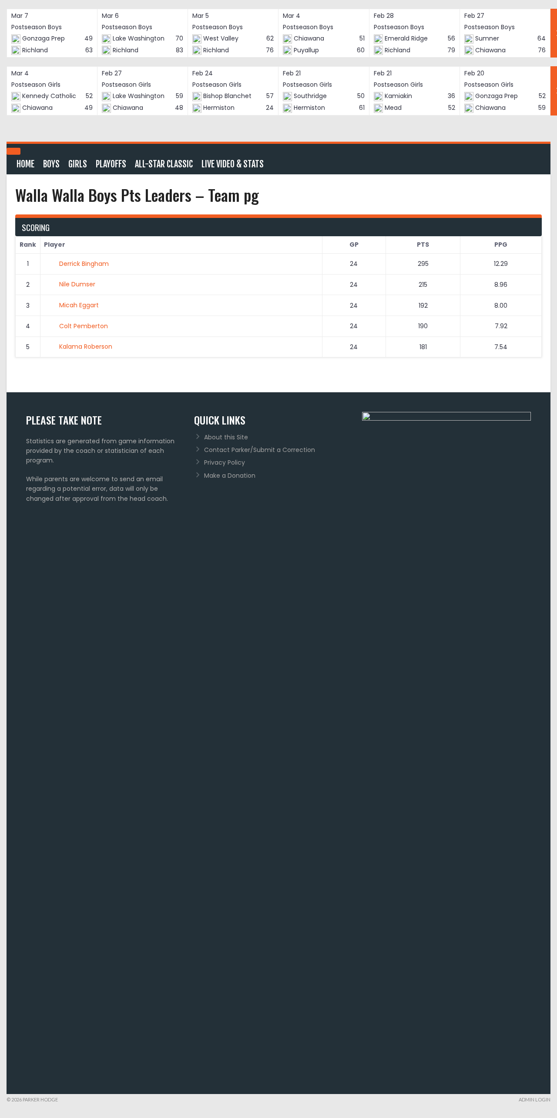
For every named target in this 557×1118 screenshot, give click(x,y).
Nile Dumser (77, 284)
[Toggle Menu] (13, 151)
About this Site (226, 437)
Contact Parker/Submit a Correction (259, 449)
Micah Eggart (79, 305)
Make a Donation (229, 475)
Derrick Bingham (84, 263)
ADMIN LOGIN (534, 1099)
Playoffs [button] (111, 164)
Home (25, 164)
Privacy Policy (224, 462)
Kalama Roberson (85, 346)
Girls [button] (77, 164)
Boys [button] (51, 164)
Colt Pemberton (83, 326)
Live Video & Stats (232, 164)
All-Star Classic (164, 164)
